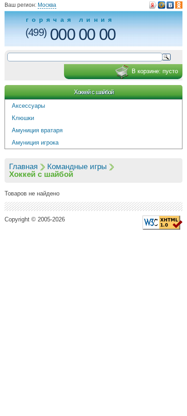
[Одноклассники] (178, 5)
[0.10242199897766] (162, 222)
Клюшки (23, 118)
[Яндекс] (153, 5)
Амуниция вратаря (37, 130)
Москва (47, 5)
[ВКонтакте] (170, 5)
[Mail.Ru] (161, 5)
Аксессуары (28, 105)
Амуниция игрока (35, 142)
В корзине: (155, 71)
